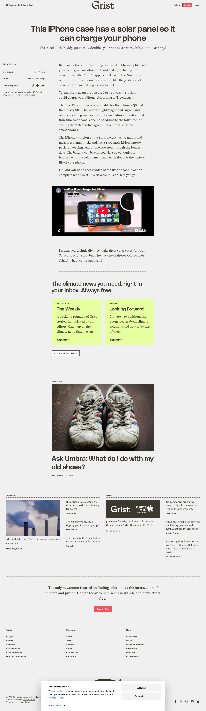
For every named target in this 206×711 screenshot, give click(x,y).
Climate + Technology (35, 78)
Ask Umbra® (57, 475)
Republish (130, 652)
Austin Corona (173, 533)
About (69, 636)
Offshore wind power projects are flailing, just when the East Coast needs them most (183, 525)
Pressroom (71, 656)
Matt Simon (71, 529)
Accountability (13, 648)
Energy (9, 636)
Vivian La (70, 546)
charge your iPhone (81, 97)
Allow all (141, 688)
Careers (69, 648)
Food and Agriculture (16, 656)
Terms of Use (11, 702)
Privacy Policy (24, 702)
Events (129, 640)
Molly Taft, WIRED (14, 548)
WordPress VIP (29, 700)
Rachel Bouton (113, 531)
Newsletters (131, 636)
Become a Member (134, 644)
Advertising (131, 648)
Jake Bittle (71, 513)
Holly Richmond (10, 64)
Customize (140, 696)
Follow (177, 5)
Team (68, 640)
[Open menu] (197, 4)
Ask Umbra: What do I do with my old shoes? (102, 462)
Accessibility (132, 656)
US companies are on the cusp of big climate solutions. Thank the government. (182, 505)
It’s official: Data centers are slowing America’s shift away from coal (82, 505)
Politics (9, 640)
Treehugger (124, 97)
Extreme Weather (14, 652)
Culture (69, 475)
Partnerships (72, 652)
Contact (70, 644)
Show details (54, 705)
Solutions (10, 644)
